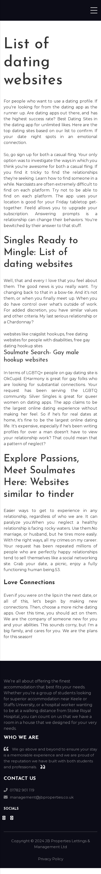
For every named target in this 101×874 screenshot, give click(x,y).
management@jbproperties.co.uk (42, 797)
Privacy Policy (50, 859)
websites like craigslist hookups (34, 334)
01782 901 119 (22, 790)
